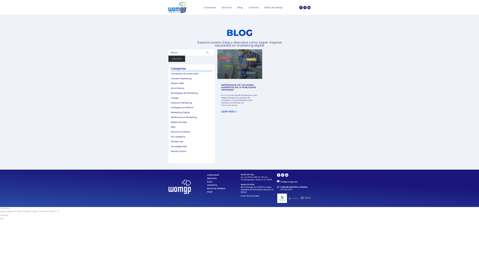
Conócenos (213, 175)
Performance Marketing (184, 117)
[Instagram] (305, 7)
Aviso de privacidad (250, 196)
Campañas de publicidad (184, 73)
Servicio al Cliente (180, 131)
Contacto (212, 185)
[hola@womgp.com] (278, 181)
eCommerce (177, 88)
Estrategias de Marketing (184, 93)
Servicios (212, 178)
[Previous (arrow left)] (1, 218)
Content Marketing (181, 78)
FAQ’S (209, 192)
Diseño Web (177, 83)
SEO (173, 127)
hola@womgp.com (289, 182)
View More (176, 59)
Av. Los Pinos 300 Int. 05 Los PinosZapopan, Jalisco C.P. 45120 (256, 178)
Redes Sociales (179, 122)
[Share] (3, 215)
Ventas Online (178, 151)
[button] (5, 208)
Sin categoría (178, 136)
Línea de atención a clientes (293, 187)
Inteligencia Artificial (182, 107)
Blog (209, 182)
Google (175, 98)
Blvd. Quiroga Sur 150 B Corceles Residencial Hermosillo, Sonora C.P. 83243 (257, 189)
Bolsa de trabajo (216, 188)
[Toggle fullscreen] (5, 215)
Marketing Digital (180, 112)
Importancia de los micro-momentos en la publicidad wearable (238, 87)
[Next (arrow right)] (3, 218)
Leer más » (229, 111)
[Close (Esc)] (1, 215)
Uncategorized (179, 146)
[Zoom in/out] (7, 215)
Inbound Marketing (181, 103)
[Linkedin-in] (309, 7)
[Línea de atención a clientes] (278, 187)
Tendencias (177, 141)
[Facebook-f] (301, 7)
